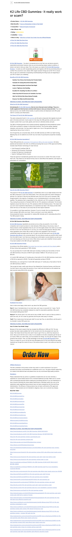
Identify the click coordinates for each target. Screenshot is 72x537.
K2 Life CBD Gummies (27, 21)
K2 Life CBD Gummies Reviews (22, 2)
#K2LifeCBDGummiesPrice (17, 396)
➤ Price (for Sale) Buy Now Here (19, 40)
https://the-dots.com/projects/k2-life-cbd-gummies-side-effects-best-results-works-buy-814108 (36, 471)
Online (20, 35)
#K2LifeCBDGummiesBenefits (18, 412)
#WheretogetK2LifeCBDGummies (19, 420)
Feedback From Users (16, 302)
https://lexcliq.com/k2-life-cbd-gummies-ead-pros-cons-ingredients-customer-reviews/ (33, 487)
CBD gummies (31, 118)
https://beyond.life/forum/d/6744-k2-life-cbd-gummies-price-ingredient (29, 476)
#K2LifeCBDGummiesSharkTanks (19, 426)
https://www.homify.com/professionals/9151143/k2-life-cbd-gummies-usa (29, 479)
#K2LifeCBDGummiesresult (17, 409)
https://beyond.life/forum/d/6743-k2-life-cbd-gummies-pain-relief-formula (30, 474)
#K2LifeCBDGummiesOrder (17, 407)
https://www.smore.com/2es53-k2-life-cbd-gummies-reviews (26, 490)
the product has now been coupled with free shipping (42, 246)
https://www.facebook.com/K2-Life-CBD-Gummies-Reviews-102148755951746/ (31, 434)
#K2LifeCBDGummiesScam (17, 401)
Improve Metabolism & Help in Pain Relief (31, 24)
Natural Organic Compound (27, 26)
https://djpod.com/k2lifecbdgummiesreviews (22, 445)
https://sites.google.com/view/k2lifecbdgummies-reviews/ (25, 442)
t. (11, 2)
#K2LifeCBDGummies (16, 393)
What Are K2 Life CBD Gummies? (19, 104)
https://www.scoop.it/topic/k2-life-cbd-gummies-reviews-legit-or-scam (29, 459)
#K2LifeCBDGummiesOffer (17, 404)
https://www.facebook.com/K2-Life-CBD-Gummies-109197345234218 (29, 431)
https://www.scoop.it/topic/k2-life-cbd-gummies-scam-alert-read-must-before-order (33, 456)
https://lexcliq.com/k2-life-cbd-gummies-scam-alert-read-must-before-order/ (31, 485)
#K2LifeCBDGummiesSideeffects (19, 423)
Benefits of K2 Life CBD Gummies (19, 77)
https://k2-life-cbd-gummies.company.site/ (21, 439)
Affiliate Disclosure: (15, 365)
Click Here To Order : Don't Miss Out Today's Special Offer (26, 101)
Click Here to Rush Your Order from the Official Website (35, 37)
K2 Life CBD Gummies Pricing (18, 243)
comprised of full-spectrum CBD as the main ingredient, (38, 142)
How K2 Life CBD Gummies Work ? (19, 190)
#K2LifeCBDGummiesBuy (16, 398)
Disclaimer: (13, 374)
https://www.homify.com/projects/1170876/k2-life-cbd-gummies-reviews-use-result (32, 482)
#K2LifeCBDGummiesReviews (18, 415)
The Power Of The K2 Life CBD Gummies (21, 115)
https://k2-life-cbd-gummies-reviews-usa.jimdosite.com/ (25, 436)
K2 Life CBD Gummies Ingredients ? (20, 139)
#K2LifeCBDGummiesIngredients (18, 417)
